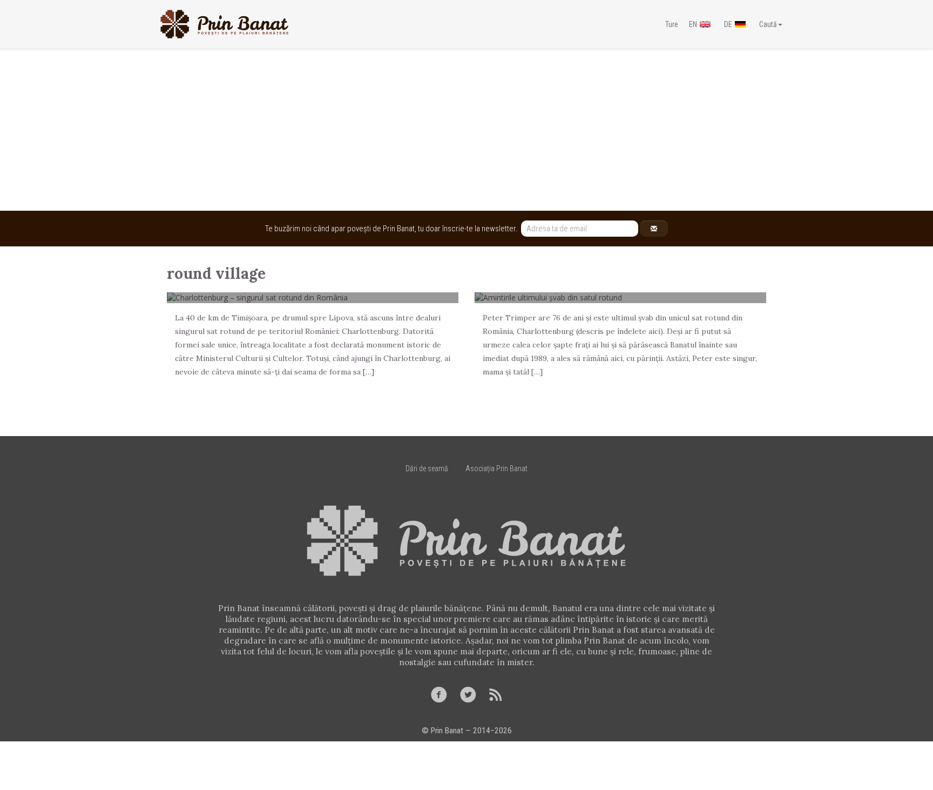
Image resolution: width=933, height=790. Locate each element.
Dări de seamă (426, 468)
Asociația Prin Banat (496, 468)
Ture (671, 24)
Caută (768, 24)
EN (693, 24)
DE (728, 24)
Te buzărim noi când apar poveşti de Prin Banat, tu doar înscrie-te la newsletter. (393, 228)
